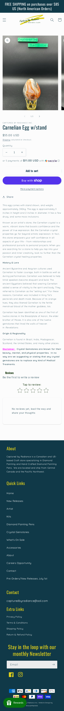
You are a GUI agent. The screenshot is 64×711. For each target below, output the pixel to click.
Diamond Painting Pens (20, 524)
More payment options (32, 188)
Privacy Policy (14, 616)
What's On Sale (16, 539)
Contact (11, 570)
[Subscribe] (53, 665)
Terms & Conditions (17, 622)
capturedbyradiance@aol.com (27, 600)
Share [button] (10, 196)
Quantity (7, 145)
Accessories (14, 547)
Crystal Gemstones (18, 532)
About (10, 555)
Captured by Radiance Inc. (28, 703)
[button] (4, 20)
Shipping (6, 139)
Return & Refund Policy (19, 634)
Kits (9, 516)
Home (10, 493)
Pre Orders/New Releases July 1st (27, 578)
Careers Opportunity (19, 563)
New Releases (15, 501)
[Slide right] (39, 116)
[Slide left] (24, 116)
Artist (10, 508)
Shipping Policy (15, 628)
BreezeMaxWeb (32, 706)
